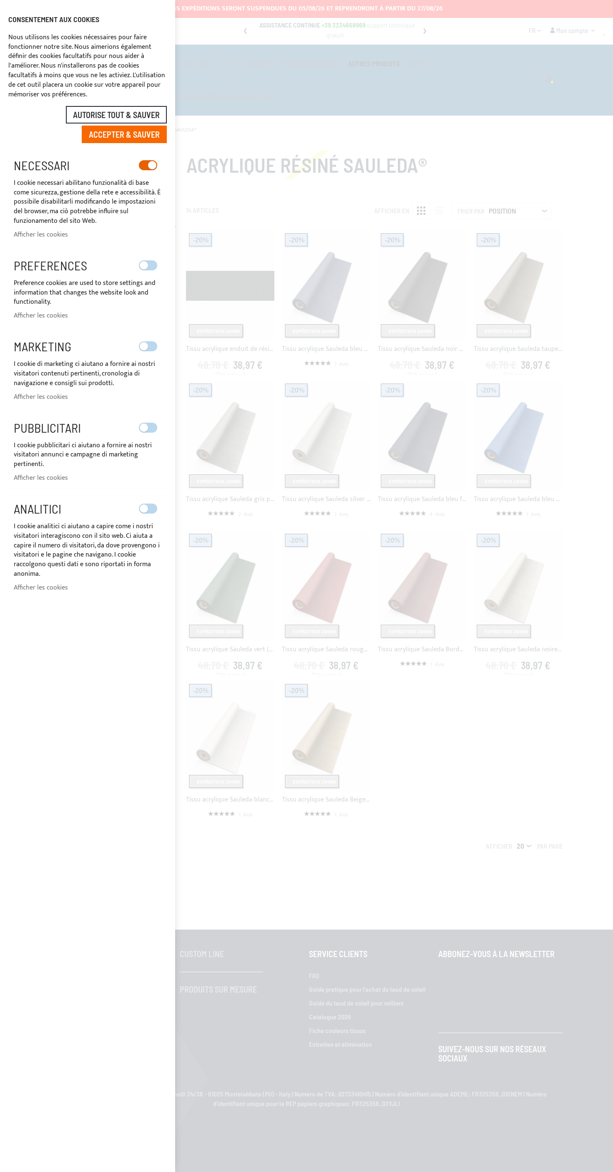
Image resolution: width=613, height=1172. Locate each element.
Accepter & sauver (124, 134)
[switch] (148, 165)
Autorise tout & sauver (116, 115)
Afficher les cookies (41, 234)
